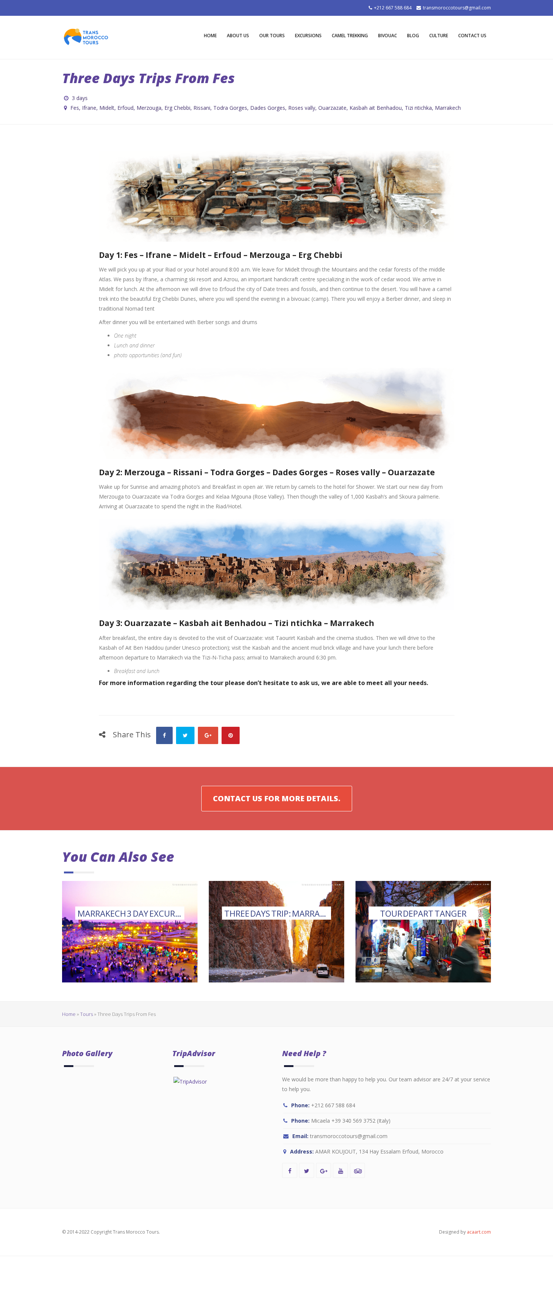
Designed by (465, 1232)
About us (238, 35)
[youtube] (340, 1170)
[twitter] (306, 1170)
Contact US (472, 35)
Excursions (308, 35)
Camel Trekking (350, 35)
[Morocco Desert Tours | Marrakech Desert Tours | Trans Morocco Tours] (86, 37)
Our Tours (272, 35)
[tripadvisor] (357, 1170)
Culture (438, 35)
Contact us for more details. (276, 798)
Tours (86, 1014)
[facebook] (289, 1170)
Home (210, 35)
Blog (413, 35)
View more (130, 931)
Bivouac (387, 35)
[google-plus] (323, 1170)
